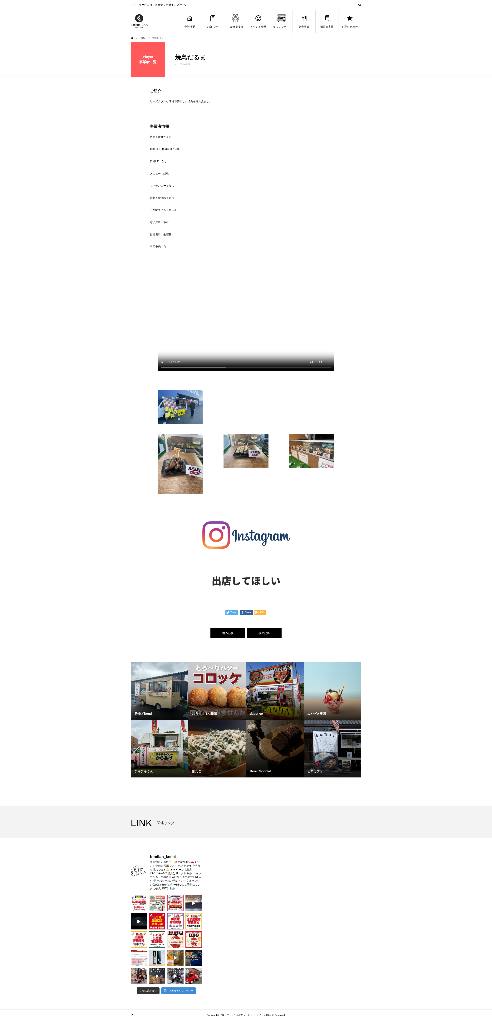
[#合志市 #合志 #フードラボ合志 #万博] (175, 976)
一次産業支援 (235, 26)
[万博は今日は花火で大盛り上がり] (157, 976)
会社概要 (189, 26)
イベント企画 (258, 26)
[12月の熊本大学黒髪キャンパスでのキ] (175, 903)
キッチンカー (281, 26)
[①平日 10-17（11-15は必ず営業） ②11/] (175, 921)
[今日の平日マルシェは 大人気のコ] (193, 976)
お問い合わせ (350, 26)
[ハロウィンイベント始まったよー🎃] (193, 903)
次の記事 (264, 633)
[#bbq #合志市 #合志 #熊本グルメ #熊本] (175, 939)
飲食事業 (304, 26)
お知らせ (212, 26)
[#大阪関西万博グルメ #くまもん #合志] (139, 976)
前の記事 (227, 633)
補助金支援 (327, 26)
